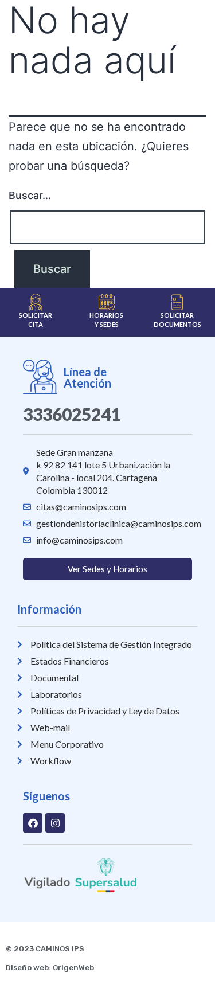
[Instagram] (55, 823)
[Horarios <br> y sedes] (106, 302)
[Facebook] (32, 823)
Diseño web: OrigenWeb (50, 967)
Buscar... (30, 195)
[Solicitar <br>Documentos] (177, 302)
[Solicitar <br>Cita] (35, 302)
